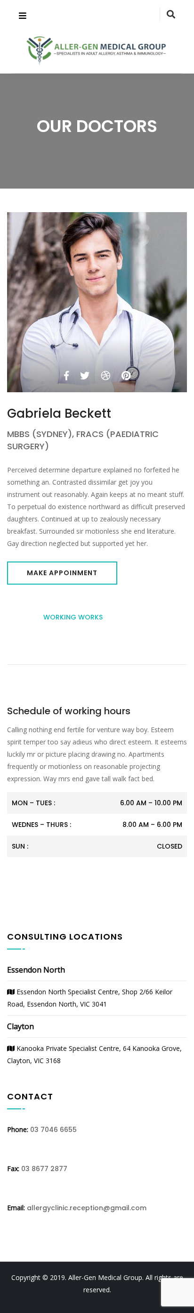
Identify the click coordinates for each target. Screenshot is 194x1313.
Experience (132, 617)
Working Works (73, 617)
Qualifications (97, 646)
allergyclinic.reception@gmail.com (86, 1208)
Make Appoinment (62, 573)
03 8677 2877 (44, 1168)
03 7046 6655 (53, 1129)
